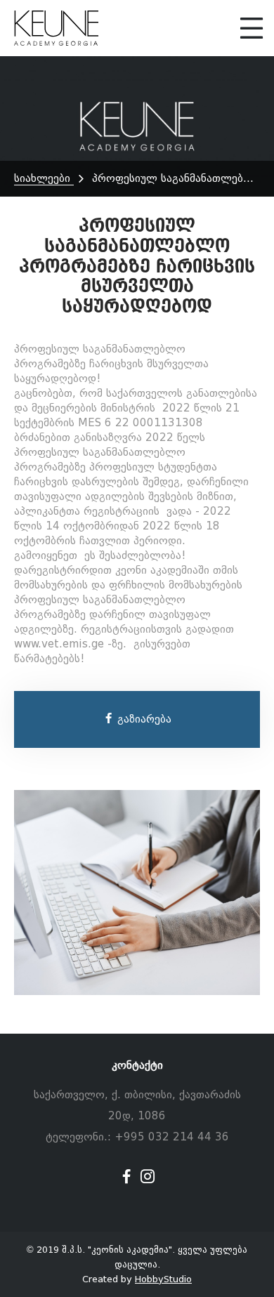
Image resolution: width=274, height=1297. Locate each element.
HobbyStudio (163, 1279)
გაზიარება (142, 719)
